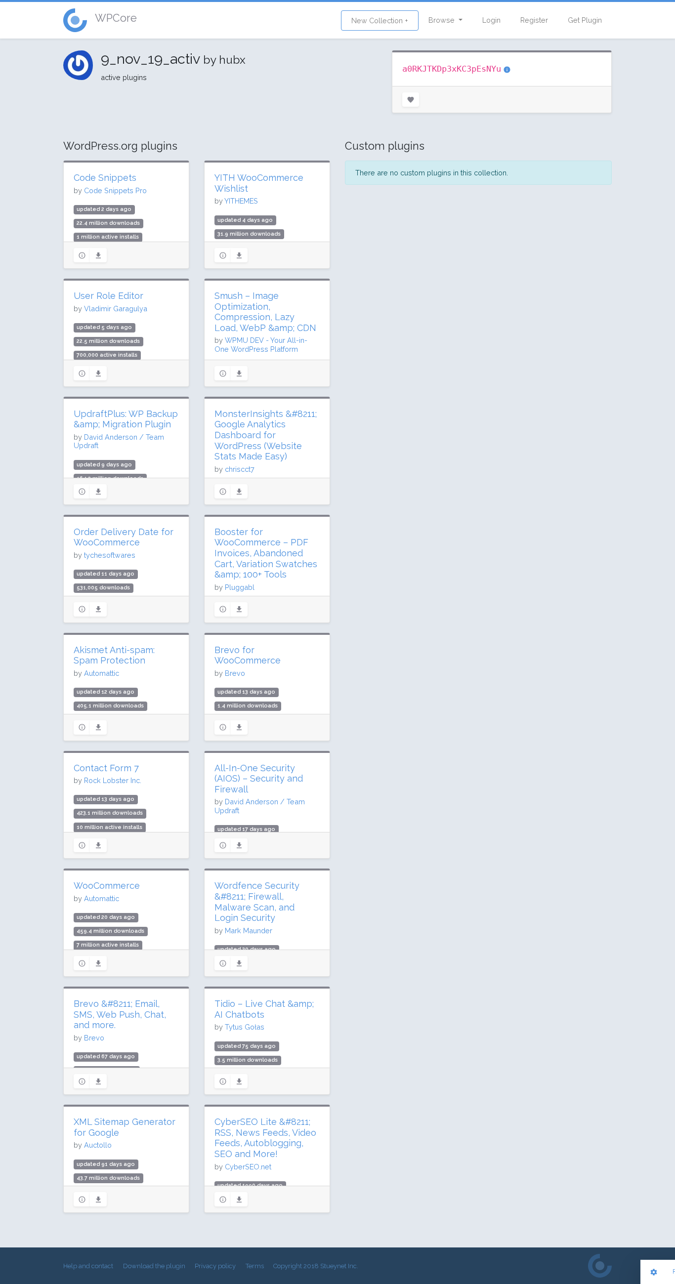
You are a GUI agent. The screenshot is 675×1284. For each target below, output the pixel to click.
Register (534, 20)
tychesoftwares (109, 555)
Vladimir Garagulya (115, 308)
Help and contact (88, 1266)
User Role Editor (108, 295)
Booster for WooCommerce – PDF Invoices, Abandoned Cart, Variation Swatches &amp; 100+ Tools (265, 553)
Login (491, 20)
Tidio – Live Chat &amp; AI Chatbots (264, 1009)
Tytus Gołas (244, 1027)
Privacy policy (215, 1266)
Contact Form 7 (106, 768)
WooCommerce (107, 885)
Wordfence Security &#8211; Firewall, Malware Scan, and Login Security (256, 901)
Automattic (101, 673)
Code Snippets (105, 177)
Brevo (235, 673)
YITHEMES (241, 201)
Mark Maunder (248, 930)
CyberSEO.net (248, 1166)
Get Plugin (585, 20)
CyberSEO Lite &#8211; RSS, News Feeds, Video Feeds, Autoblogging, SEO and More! (265, 1138)
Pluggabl (239, 587)
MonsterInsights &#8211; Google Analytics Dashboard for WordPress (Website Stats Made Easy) (265, 435)
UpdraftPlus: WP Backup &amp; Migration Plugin (126, 419)
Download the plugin (154, 1266)
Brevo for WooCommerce (247, 655)
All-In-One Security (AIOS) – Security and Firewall (258, 778)
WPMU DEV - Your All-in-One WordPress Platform (260, 344)
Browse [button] (442, 20)
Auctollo (98, 1145)
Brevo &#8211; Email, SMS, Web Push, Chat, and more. (120, 1014)
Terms (255, 1266)
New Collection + (379, 20)
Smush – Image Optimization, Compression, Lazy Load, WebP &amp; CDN (265, 311)
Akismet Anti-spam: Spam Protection (114, 655)
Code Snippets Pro (115, 190)
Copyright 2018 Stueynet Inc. (315, 1266)
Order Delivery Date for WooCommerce (123, 537)
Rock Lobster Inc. (112, 780)
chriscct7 (239, 469)
